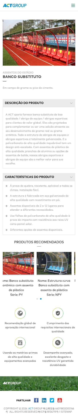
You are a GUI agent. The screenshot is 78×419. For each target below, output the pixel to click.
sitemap (66, 412)
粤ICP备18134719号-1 (49, 412)
